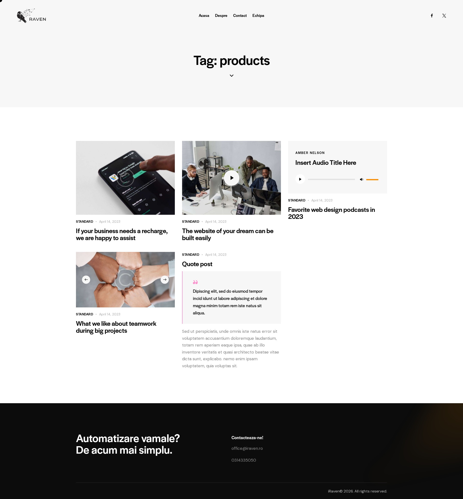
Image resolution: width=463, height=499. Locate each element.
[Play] (300, 179)
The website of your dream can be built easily (227, 234)
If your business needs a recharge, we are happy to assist (121, 234)
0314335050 (244, 460)
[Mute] (361, 179)
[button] (86, 280)
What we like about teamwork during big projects (116, 327)
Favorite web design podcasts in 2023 (331, 213)
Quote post (197, 263)
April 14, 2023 (109, 221)
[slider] (373, 178)
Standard (84, 221)
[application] (337, 179)
